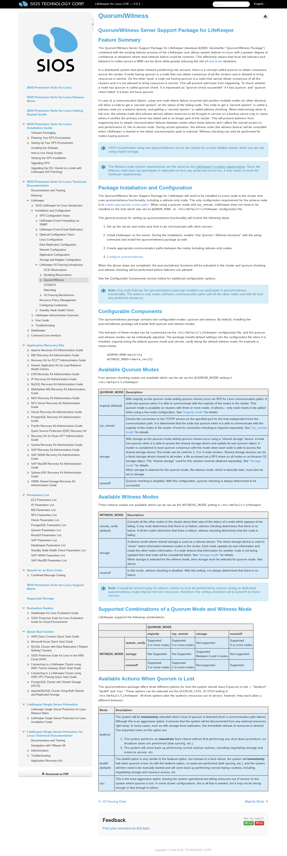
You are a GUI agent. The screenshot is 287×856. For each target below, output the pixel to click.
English (259, 3)
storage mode (209, 555)
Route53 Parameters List (46, 535)
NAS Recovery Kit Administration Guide (55, 398)
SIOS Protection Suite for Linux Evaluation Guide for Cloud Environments (57, 620)
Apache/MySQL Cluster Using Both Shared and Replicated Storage (57, 692)
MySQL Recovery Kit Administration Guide (57, 384)
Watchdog (50, 290)
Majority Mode (254, 801)
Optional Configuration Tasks (57, 234)
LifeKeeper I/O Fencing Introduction (61, 264)
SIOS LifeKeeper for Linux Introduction (58, 205)
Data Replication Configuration (57, 244)
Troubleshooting (45, 325)
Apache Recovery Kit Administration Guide (57, 350)
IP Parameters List (42, 505)
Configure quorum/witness (125, 256)
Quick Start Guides (40, 631)
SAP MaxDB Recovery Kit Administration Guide (56, 465)
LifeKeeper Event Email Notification (61, 229)
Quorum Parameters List (46, 530)
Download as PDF (57, 774)
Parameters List (38, 495)
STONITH (50, 285)
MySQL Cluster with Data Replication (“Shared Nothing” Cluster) (59, 648)
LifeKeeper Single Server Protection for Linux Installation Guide (58, 720)
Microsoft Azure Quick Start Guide (52, 641)
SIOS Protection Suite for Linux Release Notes (55, 99)
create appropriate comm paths (127, 204)
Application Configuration (54, 254)
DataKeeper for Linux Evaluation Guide (54, 613)
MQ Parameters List (43, 510)
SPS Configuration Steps (54, 215)
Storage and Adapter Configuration (60, 259)
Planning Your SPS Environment (51, 137)
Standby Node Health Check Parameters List (58, 550)
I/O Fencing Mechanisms (59, 295)
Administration (40, 750)
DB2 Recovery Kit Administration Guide (55, 355)
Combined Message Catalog (48, 575)
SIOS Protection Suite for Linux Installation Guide (49, 126)
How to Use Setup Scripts (47, 153)
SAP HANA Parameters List (48, 555)
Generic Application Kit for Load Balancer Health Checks (56, 367)
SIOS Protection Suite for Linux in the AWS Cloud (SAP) (57, 657)
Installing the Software (44, 148)
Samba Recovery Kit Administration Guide (56, 444)
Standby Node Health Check (56, 310)
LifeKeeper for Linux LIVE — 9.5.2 (118, 3)
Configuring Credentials (53, 305)
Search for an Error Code (44, 570)
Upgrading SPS (40, 163)
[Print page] (265, 16)
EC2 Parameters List (44, 499)
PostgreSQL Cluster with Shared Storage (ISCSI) (56, 683)
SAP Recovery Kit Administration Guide (55, 449)
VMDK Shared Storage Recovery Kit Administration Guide (53, 483)
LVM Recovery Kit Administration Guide (55, 374)
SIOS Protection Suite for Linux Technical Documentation (56, 183)
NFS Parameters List (44, 515)
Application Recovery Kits (45, 345)
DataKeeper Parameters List (48, 545)
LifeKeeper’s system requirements (220, 166)
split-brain (215, 61)
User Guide (42, 320)
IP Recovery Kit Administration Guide (53, 379)
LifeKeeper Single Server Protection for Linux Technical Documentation (55, 733)
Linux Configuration (51, 239)
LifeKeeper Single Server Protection (52, 704)
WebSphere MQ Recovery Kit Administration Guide (58, 391)
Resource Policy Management (57, 300)
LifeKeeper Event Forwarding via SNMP (59, 222)
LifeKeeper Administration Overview (57, 315)
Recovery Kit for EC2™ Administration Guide (58, 360)
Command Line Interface (46, 335)
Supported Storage (40, 598)
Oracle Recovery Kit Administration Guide (56, 412)
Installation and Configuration (53, 210)
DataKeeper (38, 330)
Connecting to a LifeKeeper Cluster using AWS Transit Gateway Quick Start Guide (56, 666)
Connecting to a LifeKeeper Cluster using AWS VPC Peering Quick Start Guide (56, 675)
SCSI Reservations (55, 269)
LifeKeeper (37, 200)
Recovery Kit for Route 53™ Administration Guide (57, 437)
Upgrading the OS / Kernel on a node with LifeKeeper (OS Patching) (56, 170)
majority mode (193, 412)
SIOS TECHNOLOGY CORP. (57, 3)
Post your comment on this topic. (127, 828)
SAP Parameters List (44, 540)
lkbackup (36, 195)
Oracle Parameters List (45, 520)
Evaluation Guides (40, 608)
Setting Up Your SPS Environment (52, 142)
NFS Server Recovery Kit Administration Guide (55, 405)
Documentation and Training (48, 190)
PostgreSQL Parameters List (48, 525)
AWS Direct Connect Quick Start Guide (55, 636)
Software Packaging (43, 132)
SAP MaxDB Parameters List (49, 560)
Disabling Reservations (58, 275)
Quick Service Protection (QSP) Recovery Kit (59, 431)
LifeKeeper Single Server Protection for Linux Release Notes (58, 711)
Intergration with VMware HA (48, 745)
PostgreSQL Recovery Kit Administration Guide (56, 418)
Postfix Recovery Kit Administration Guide (56, 425)
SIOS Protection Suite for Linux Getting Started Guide (55, 112)
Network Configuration (52, 249)
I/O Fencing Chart (114, 801)
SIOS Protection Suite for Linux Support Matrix (55, 586)
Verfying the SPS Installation (48, 158)
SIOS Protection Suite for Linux (49, 87)
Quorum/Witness (54, 280)
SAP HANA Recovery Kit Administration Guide (55, 456)
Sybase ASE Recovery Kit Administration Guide (56, 474)
